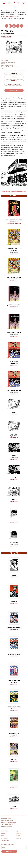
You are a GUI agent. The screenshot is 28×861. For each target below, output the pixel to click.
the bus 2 (21, 118)
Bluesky (18, 835)
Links (2, 835)
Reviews (14, 77)
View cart (14, 93)
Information (4, 838)
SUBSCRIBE (9, 851)
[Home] (14, 2)
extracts (14, 80)
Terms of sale (5, 840)
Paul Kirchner (7, 37)
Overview (14, 73)
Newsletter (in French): (7, 844)
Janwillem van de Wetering (14, 223)
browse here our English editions (10, 16)
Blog (17, 831)
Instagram (18, 833)
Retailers (3, 833)
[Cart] (19, 2)
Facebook (18, 838)
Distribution (4, 831)
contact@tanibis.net (6, 826)
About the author (14, 84)
